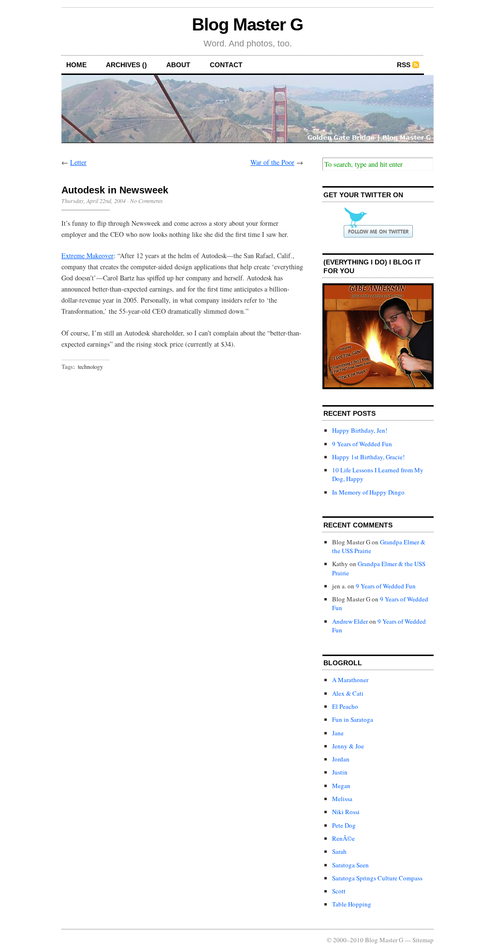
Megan (341, 785)
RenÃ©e (343, 838)
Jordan (340, 759)
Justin (340, 772)
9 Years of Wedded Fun (362, 443)
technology (90, 366)
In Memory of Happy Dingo (368, 492)
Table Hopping (351, 904)
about (178, 65)
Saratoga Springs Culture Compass (377, 878)
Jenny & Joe (348, 746)
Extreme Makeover (87, 255)
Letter (78, 162)
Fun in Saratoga (352, 719)
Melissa (342, 798)
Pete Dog (344, 825)
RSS (403, 65)
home (76, 65)
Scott (339, 891)
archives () (126, 65)
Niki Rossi (346, 811)
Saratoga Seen (350, 865)
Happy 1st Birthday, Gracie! (368, 457)
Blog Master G (247, 24)
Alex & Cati (348, 693)
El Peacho (345, 706)
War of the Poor (272, 162)
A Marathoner (350, 679)
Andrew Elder (350, 621)
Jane (338, 733)
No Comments (146, 201)
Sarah (339, 851)
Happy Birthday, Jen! (359, 430)
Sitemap (423, 939)
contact (226, 65)
